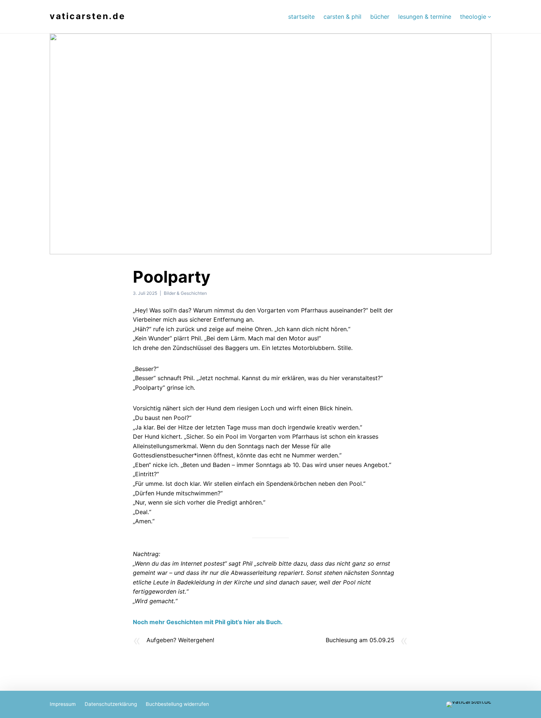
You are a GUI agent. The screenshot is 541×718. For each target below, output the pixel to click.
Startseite (301, 16)
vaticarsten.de (87, 16)
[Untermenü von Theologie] (489, 16)
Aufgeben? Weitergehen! (180, 640)
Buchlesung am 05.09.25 (360, 640)
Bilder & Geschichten (185, 293)
